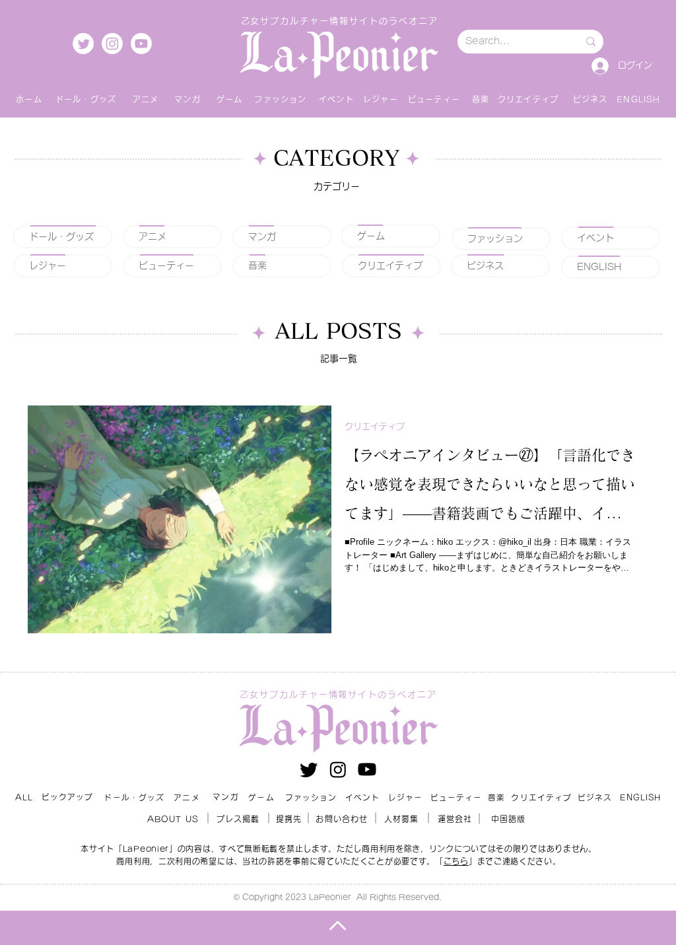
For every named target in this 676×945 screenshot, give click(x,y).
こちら (456, 861)
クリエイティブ (375, 426)
